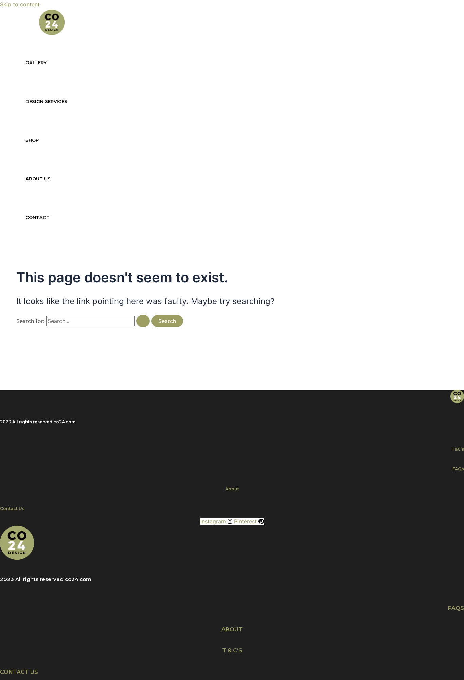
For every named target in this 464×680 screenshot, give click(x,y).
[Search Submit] (143, 321)
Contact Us (12, 508)
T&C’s (457, 449)
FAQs (458, 468)
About (232, 488)
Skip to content (20, 4)
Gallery (36, 62)
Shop (32, 140)
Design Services (46, 101)
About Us (38, 178)
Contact (37, 217)
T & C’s (232, 650)
